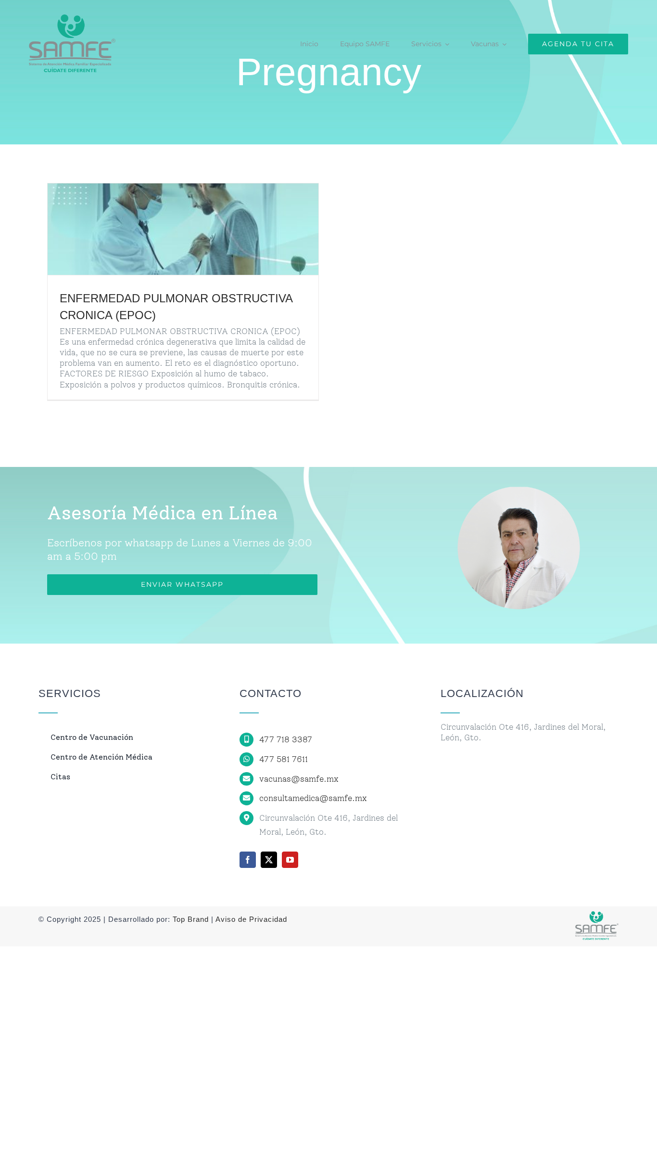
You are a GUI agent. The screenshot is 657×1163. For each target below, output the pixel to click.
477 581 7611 (283, 759)
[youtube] (290, 860)
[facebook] (248, 860)
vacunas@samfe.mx (299, 779)
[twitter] (269, 860)
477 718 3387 (285, 739)
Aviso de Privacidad (250, 919)
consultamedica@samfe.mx (313, 798)
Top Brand (191, 919)
